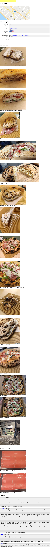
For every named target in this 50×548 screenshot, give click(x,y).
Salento (11, 527)
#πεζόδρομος (26, 35)
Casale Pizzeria (32, 41)
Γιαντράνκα (3, 512)
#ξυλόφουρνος (15, 35)
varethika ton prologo (5, 539)
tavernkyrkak (4, 504)
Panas (2, 534)
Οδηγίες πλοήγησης (13, 28)
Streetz (24, 41)
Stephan (2, 508)
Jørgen (2, 497)
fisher (2, 543)
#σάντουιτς (20, 35)
